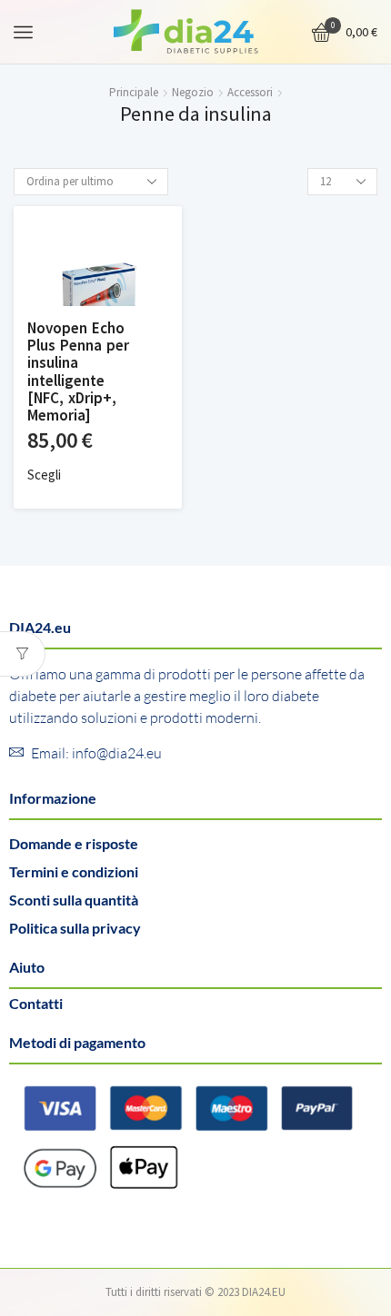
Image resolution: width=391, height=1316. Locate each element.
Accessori (250, 92)
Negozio (193, 92)
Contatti (36, 1003)
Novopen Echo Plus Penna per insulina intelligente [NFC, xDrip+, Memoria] (78, 372)
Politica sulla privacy (75, 927)
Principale (133, 92)
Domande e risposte (73, 843)
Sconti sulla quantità (73, 899)
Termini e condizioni (73, 871)
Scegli (44, 475)
